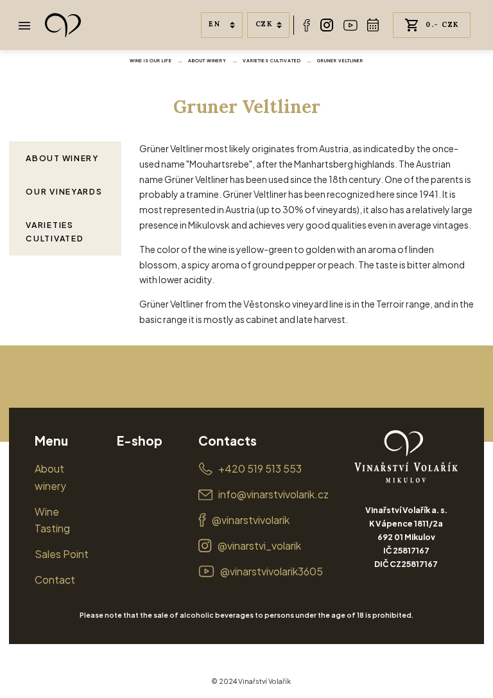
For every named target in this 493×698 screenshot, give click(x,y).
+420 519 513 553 (260, 468)
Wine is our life (151, 61)
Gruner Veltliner (340, 61)
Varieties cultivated (272, 61)
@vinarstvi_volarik (259, 545)
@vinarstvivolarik (251, 520)
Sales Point (62, 554)
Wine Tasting (52, 520)
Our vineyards (64, 191)
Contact (55, 579)
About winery (207, 61)
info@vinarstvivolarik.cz (273, 494)
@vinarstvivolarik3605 (271, 571)
